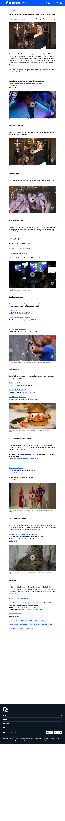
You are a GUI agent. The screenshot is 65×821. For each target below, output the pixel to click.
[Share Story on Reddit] (43, 19)
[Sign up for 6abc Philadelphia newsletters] (15, 732)
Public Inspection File (7, 740)
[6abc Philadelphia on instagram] (11, 732)
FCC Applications (16, 740)
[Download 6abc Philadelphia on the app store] (50, 732)
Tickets (21, 239)
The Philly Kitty (14, 598)
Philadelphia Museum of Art (19, 534)
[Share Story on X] (40, 19)
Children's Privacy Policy (25, 738)
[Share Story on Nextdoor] (47, 19)
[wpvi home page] (5, 709)
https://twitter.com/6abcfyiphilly (25, 607)
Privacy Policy (5, 738)
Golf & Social (13, 383)
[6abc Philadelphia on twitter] (8, 732)
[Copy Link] (54, 19)
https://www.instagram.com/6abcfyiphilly (31, 609)
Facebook (39, 83)
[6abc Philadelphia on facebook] (4, 732)
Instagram (22, 329)
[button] (3, 2)
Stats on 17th (13, 311)
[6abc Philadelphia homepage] (13, 3)
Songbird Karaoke (15, 318)
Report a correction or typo (15, 613)
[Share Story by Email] (51, 19)
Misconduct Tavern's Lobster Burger (26, 459)
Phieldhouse (13, 397)
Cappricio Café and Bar (17, 83)
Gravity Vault (14, 390)
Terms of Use (47, 738)
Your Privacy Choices (14, 738)
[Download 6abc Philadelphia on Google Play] (58, 732)
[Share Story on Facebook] (36, 19)
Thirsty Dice (13, 329)
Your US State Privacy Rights (37, 738)
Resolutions (30, 83)
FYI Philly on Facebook (30, 603)
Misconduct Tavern (16, 468)
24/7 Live (25, 3)
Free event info (44, 258)
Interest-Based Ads (55, 738)
